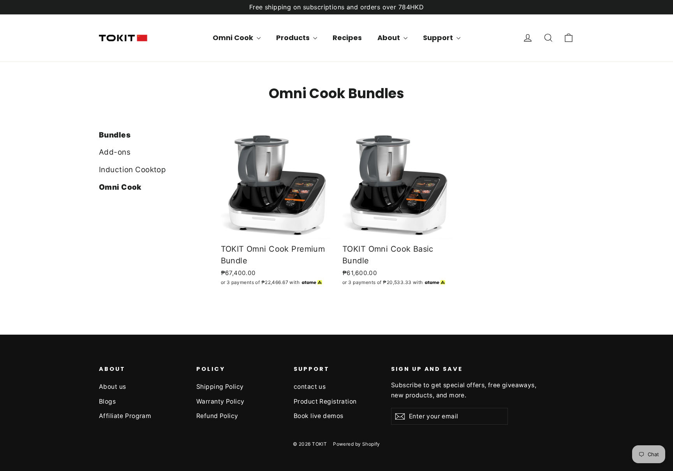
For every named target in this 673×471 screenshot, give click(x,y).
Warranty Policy (220, 401)
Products (293, 37)
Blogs (107, 401)
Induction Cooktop (132, 169)
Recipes (347, 37)
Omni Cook (234, 37)
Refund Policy (217, 416)
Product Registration (325, 401)
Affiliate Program (125, 416)
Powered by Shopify (356, 444)
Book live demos (318, 416)
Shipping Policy (219, 386)
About (389, 37)
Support (439, 37)
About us (112, 386)
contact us (310, 386)
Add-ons (114, 152)
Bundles (114, 135)
